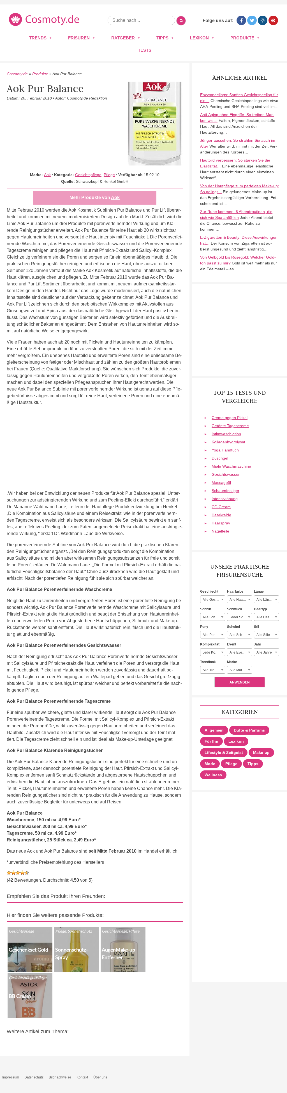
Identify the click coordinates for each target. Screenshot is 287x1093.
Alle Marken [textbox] (239, 670)
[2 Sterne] (13, 872)
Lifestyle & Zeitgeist (224, 752)
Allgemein (214, 730)
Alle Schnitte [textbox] (212, 617)
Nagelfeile (220, 531)
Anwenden (240, 682)
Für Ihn (211, 741)
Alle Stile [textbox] (263, 635)
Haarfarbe (235, 591)
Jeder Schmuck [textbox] (241, 617)
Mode (210, 763)
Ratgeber (123, 38)
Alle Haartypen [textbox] (267, 617)
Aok (47, 174)
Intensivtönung (225, 498)
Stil (256, 627)
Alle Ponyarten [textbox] (214, 635)
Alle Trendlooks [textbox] (214, 670)
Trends (38, 38)
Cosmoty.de (17, 74)
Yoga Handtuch (225, 450)
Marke (232, 662)
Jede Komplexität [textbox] (214, 652)
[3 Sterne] (18, 872)
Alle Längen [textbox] (265, 600)
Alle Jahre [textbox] (264, 652)
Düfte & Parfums (249, 730)
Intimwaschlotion (226, 434)
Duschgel (220, 458)
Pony (204, 627)
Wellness (213, 775)
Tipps (162, 38)
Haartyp (260, 609)
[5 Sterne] (27, 872)
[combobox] (212, 599)
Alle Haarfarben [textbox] (241, 600)
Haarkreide (221, 515)
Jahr (257, 644)
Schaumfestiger (225, 490)
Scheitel (233, 627)
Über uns (100, 1077)
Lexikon (199, 38)
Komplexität (209, 644)
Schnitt (205, 609)
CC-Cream (221, 507)
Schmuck (234, 609)
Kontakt (82, 1077)
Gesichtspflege (88, 174)
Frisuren (79, 38)
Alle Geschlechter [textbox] (214, 600)
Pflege (109, 174)
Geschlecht (209, 591)
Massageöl (221, 482)
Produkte (242, 38)
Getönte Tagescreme (230, 426)
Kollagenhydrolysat (228, 442)
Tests (144, 50)
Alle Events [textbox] (238, 652)
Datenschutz (33, 1077)
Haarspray (221, 523)
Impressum (10, 1077)
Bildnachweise (60, 1077)
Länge (259, 591)
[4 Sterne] (22, 872)
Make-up (261, 752)
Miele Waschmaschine (231, 466)
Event (231, 644)
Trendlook (208, 662)
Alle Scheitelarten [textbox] (241, 635)
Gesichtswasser (226, 474)
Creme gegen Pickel (229, 417)
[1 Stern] (9, 872)
